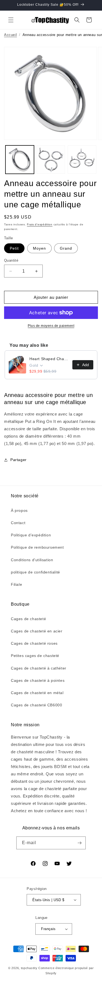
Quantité (11, 260)
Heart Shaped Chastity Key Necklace (49, 359)
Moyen (39, 248)
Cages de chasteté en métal (37, 693)
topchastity (29, 968)
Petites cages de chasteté (35, 655)
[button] (11, 20)
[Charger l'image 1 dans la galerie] (19, 159)
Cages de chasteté (28, 619)
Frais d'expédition (39, 224)
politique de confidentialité (35, 572)
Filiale (16, 584)
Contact (18, 523)
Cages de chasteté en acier (37, 631)
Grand (66, 248)
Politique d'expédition (31, 535)
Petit (14, 248)
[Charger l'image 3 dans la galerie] (82, 159)
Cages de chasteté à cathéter (38, 668)
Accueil (10, 35)
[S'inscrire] (79, 842)
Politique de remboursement (37, 547)
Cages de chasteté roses (34, 643)
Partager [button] (18, 460)
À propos (19, 510)
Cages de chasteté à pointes (37, 680)
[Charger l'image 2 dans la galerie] (51, 159)
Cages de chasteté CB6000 (36, 705)
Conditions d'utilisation (32, 560)
